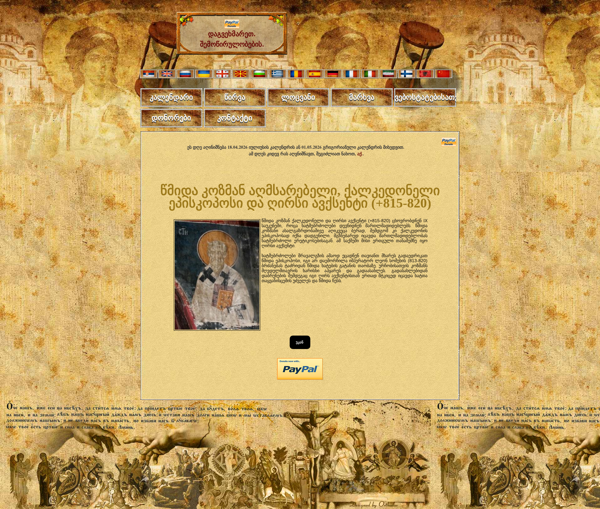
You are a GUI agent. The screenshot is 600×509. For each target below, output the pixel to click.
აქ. (360, 153)
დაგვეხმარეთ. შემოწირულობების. (232, 38)
